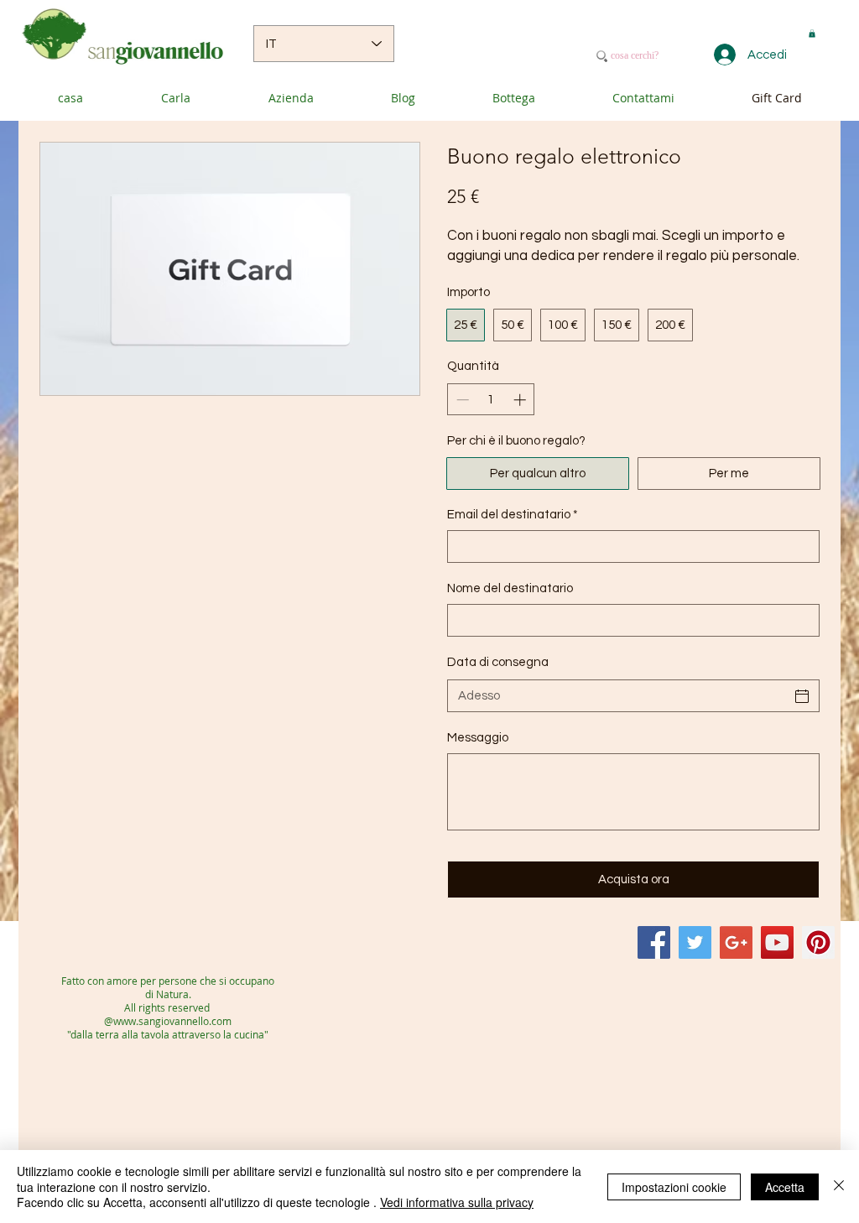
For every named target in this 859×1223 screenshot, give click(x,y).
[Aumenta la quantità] (521, 399)
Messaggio (477, 737)
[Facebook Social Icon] (654, 942)
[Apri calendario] (802, 696)
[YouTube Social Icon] (777, 942)
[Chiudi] (839, 1186)
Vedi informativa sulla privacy (457, 1202)
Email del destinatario (512, 514)
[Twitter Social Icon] (695, 942)
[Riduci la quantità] (461, 399)
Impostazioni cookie (674, 1187)
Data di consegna (498, 662)
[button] (812, 33)
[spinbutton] (491, 399)
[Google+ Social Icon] (736, 942)
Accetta (784, 1187)
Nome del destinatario (510, 588)
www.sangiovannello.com (172, 1021)
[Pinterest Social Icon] (818, 942)
